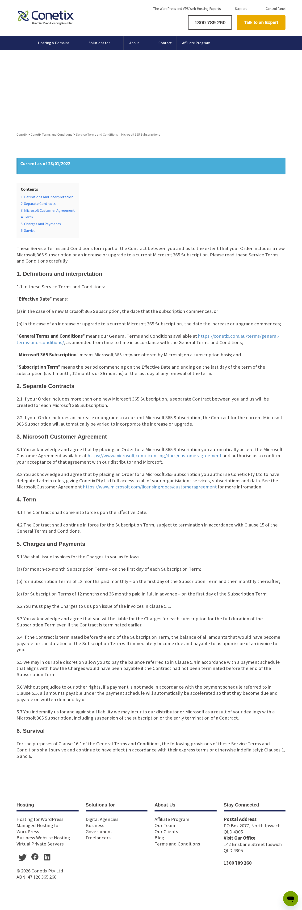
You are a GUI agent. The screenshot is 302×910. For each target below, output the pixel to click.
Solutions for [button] (99, 42)
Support (241, 8)
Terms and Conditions (177, 844)
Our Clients (166, 831)
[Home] (21, 43)
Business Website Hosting (43, 838)
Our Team (165, 825)
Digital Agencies (102, 819)
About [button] (134, 42)
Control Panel (275, 8)
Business (95, 825)
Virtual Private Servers (40, 844)
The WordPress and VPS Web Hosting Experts (187, 8)
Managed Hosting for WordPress (38, 828)
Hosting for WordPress (40, 819)
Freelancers (98, 838)
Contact (165, 42)
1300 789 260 (210, 23)
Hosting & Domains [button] (53, 42)
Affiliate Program (196, 42)
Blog (159, 838)
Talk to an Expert (261, 22)
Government (99, 831)
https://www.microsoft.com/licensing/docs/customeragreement (155, 456)
